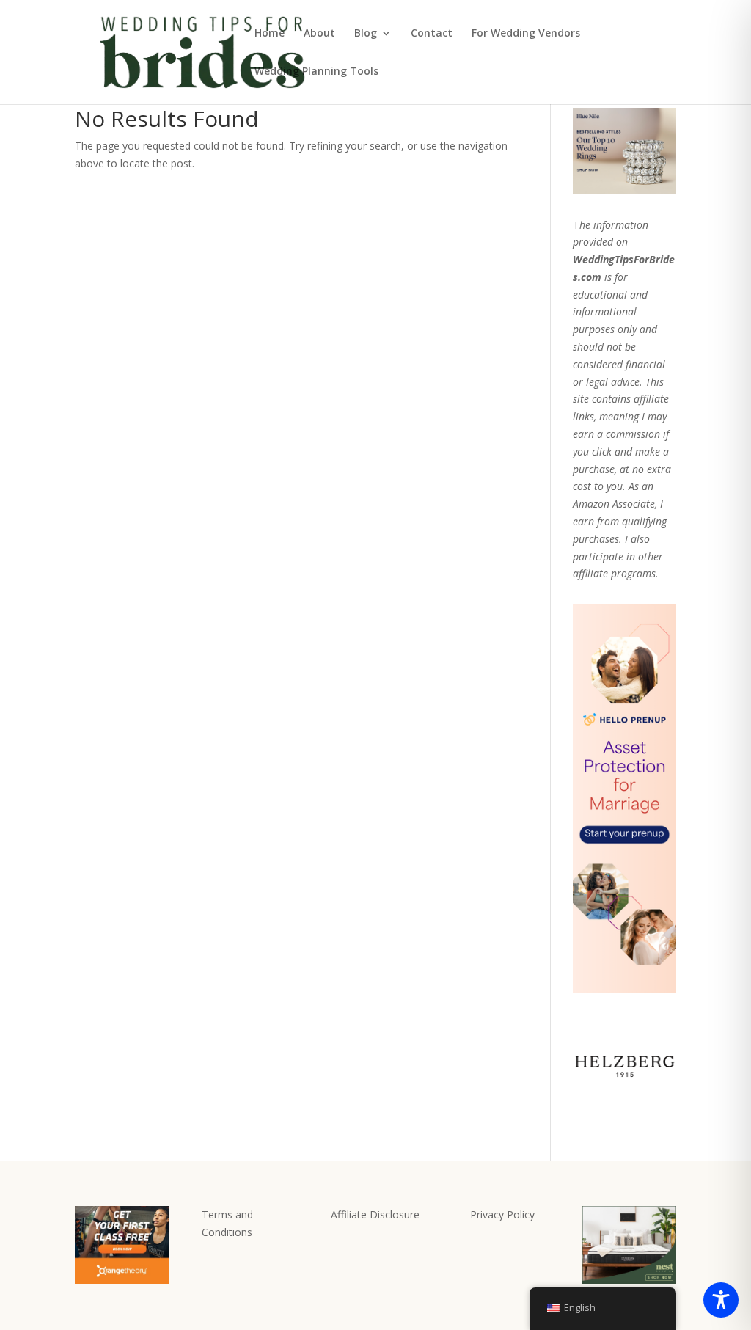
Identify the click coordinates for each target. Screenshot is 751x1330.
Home (269, 34)
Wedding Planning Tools (316, 72)
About (319, 34)
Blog (365, 34)
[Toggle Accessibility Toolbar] (721, 1300)
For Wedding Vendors (526, 34)
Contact (432, 34)
